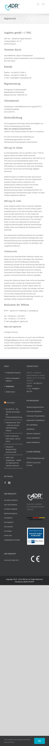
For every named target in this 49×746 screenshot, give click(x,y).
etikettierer (31, 429)
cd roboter (8, 531)
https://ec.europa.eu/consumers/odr (17, 129)
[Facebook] (5, 483)
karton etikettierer (33, 442)
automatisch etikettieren (36, 420)
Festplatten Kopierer (13, 373)
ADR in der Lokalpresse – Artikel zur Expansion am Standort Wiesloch (13, 461)
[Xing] (9, 483)
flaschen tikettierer (33, 433)
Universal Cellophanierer (36, 416)
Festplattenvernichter (12, 540)
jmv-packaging (32, 425)
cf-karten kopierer (10, 509)
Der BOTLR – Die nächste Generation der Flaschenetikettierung (13, 413)
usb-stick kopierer (10, 504)
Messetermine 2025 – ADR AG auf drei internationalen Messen (13, 426)
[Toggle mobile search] (38, 4)
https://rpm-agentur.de (12, 327)
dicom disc (8, 535)
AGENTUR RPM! (28, 582)
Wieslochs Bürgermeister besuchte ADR (11, 449)
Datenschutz (10, 392)
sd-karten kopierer (11, 500)
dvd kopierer (8, 522)
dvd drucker (8, 526)
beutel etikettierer (33, 438)
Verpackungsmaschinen (35, 407)
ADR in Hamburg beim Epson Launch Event (13, 438)
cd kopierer (8, 518)
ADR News (10, 403)
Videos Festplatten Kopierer (12, 379)
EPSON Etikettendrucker (36, 458)
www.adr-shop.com (11, 560)
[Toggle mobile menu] (43, 4)
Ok (39, 740)
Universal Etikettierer (34, 411)
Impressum (10, 386)
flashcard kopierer (10, 513)
